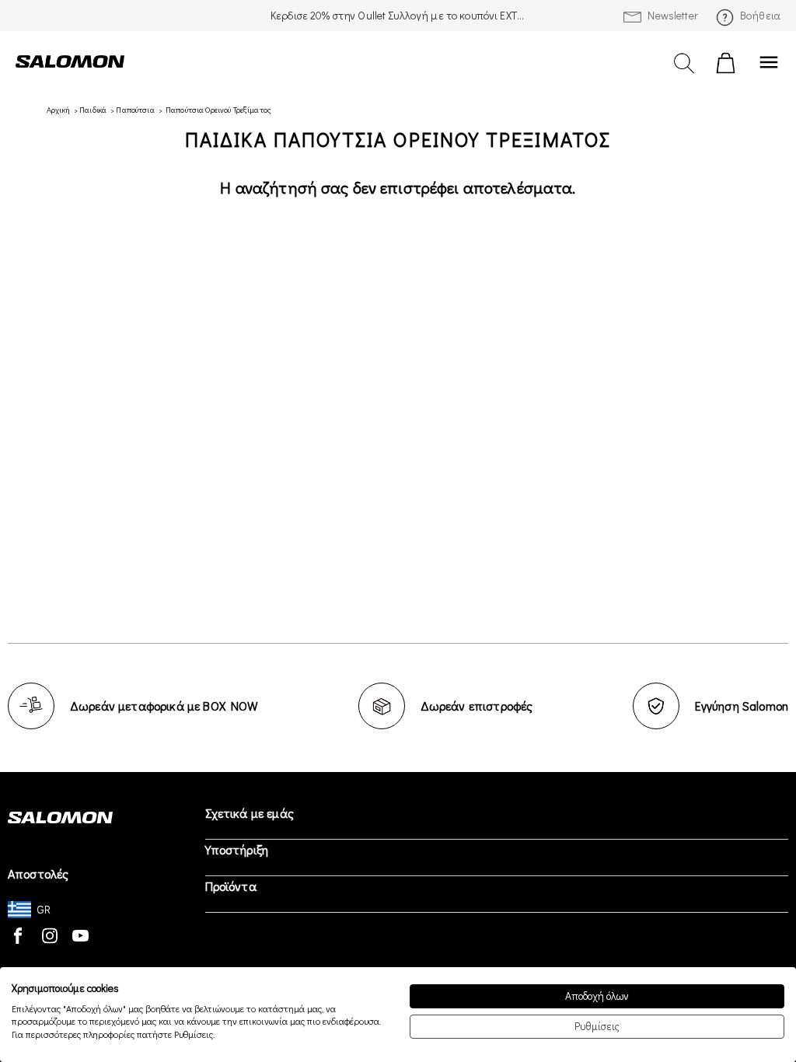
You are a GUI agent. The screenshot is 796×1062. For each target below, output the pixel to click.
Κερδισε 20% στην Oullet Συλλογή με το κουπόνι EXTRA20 (398, 15)
